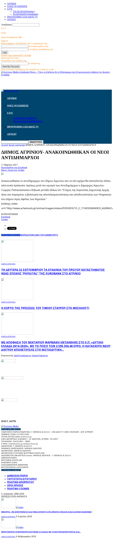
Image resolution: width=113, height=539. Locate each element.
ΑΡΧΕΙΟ (11, 19)
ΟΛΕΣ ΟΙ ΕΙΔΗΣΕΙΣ (17, 6)
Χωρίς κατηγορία (8, 264)
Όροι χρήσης (15, 485)
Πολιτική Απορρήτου (20, 482)
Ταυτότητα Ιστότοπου (22, 479)
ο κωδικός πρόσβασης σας (40, 49)
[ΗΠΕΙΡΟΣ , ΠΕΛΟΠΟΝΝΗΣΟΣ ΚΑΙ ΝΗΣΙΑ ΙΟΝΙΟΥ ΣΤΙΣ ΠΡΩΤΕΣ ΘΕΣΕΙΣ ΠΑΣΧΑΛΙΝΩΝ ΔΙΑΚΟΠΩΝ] (12, 507)
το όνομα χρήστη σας (38, 46)
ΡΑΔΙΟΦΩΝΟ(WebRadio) (25, 14)
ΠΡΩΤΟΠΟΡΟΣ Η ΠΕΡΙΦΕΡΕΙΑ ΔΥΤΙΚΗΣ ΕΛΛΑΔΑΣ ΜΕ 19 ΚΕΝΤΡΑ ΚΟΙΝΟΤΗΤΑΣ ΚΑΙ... (41, 532)
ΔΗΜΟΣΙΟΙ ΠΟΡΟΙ (17, 475)
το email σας (34, 63)
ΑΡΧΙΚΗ (11, 3)
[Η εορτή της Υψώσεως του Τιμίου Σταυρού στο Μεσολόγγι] (17, 299)
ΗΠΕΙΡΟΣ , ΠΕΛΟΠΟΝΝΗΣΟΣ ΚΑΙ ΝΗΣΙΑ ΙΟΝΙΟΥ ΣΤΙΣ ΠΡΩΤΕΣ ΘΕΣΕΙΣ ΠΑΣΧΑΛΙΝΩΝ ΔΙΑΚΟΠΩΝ (46, 512)
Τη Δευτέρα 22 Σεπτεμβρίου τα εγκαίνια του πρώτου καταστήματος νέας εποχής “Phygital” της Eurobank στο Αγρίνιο (53, 271)
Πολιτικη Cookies (18, 488)
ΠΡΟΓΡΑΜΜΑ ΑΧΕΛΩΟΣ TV (22, 17)
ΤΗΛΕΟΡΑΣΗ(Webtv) (24, 11)
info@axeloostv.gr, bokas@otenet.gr (31, 355)
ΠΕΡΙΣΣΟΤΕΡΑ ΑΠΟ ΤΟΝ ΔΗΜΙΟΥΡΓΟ (39, 235)
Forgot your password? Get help (16, 55)
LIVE (10, 9)
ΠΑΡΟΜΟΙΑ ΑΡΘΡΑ (10, 235)
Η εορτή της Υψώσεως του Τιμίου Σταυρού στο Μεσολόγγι (45, 308)
